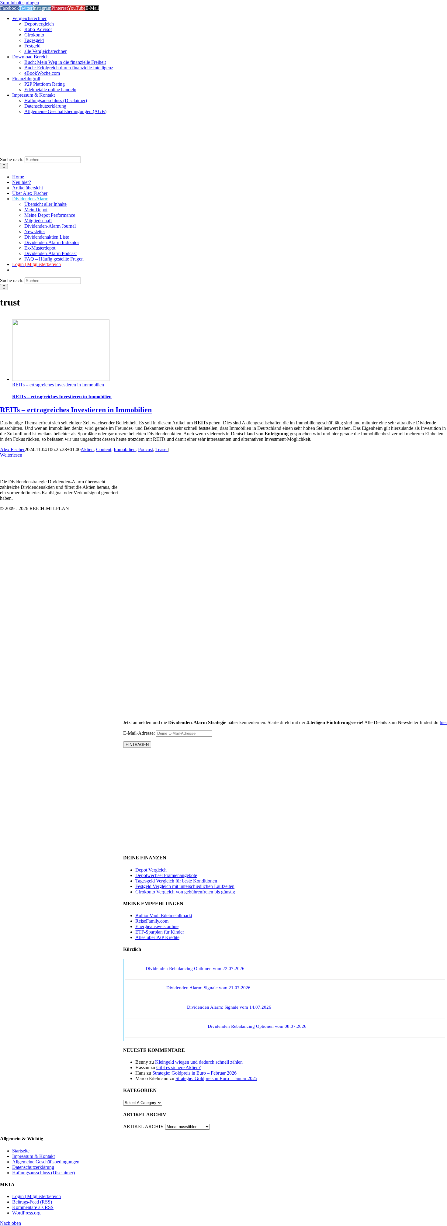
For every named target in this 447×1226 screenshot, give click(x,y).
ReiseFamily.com (151, 921)
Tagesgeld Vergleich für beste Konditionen (176, 880)
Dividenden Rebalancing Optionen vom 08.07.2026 (257, 1026)
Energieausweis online (156, 926)
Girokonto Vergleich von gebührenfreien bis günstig (185, 891)
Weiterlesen (11, 455)
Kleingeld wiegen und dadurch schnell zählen (199, 1062)
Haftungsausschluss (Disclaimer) (43, 1172)
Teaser (161, 449)
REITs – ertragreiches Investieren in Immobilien (58, 384)
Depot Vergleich (151, 869)
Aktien (87, 449)
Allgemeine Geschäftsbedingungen (45, 1161)
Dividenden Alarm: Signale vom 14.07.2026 (229, 1007)
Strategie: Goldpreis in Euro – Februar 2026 (194, 1073)
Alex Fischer (12, 449)
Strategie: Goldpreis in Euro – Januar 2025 (216, 1078)
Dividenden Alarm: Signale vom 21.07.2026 (208, 987)
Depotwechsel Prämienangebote (166, 875)
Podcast (145, 449)
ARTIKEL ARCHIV (143, 1126)
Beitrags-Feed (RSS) (32, 1201)
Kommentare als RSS (33, 1207)
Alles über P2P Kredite (157, 937)
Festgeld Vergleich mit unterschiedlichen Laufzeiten (184, 886)
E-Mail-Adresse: (139, 733)
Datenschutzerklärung (33, 1167)
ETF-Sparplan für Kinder (159, 931)
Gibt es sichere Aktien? (178, 1067)
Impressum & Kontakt (33, 1156)
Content (103, 449)
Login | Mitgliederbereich (36, 1196)
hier (443, 722)
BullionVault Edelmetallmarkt (163, 915)
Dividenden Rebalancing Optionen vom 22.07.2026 (195, 968)
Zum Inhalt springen (19, 2)
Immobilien (125, 449)
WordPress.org (26, 1212)
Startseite (20, 1150)
